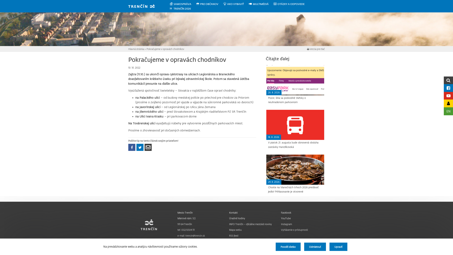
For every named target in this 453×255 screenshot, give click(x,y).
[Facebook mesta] (448, 88)
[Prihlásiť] (448, 103)
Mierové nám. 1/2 (186, 218)
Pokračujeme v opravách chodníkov (165, 48)
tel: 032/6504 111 (186, 229)
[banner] (143, 6)
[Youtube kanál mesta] (448, 96)
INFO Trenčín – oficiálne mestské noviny (250, 224)
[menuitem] (183, 4)
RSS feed (233, 235)
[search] (448, 80)
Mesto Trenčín (185, 212)
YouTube (286, 218)
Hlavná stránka (136, 48)
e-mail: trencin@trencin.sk (191, 235)
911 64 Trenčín (184, 224)
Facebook (286, 212)
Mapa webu (235, 229)
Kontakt (233, 212)
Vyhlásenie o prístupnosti (294, 229)
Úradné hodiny (237, 218)
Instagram (286, 224)
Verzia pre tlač (317, 48)
